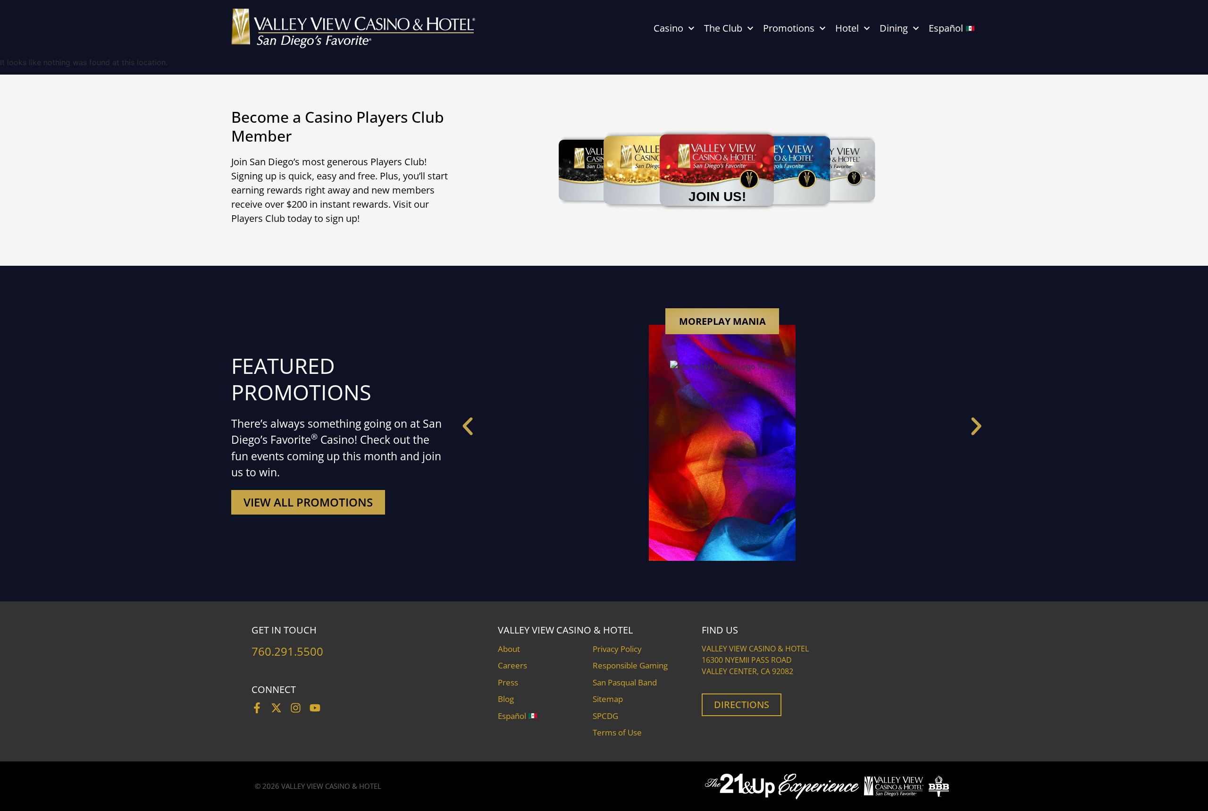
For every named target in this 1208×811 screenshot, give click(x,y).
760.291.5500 (287, 651)
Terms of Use (617, 732)
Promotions (788, 28)
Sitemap (608, 698)
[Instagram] (295, 707)
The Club (723, 28)
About (509, 648)
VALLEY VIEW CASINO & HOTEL (331, 786)
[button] (467, 426)
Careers (512, 665)
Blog (506, 698)
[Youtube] (315, 707)
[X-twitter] (276, 707)
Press (508, 682)
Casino (668, 28)
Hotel (847, 28)
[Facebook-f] (257, 707)
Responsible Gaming (630, 665)
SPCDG (605, 715)
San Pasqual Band (625, 682)
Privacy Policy (617, 648)
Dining (894, 28)
